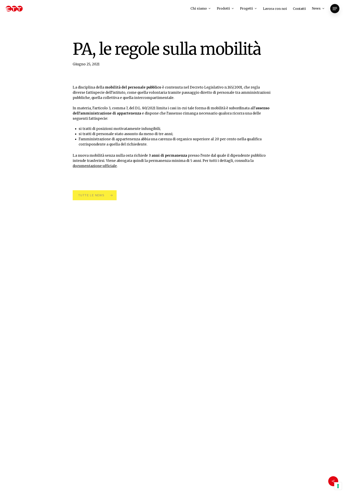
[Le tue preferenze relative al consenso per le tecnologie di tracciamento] (338, 486)
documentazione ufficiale (95, 166)
